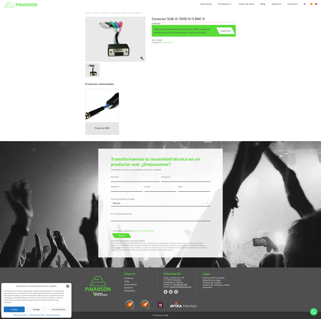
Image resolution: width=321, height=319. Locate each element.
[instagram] (176, 292)
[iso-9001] (145, 301)
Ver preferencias (58, 309)
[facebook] (166, 292)
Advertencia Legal (53, 315)
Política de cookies (20, 315)
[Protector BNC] (102, 105)
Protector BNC (102, 128)
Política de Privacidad (36, 315)
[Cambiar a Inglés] (316, 4)
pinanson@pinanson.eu (180, 287)
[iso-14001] (130, 301)
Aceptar (14, 309)
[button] (67, 286)
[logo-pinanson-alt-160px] (21, 1)
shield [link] (118, 248)
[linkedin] (171, 292)
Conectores (167, 42)
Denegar (36, 309)
